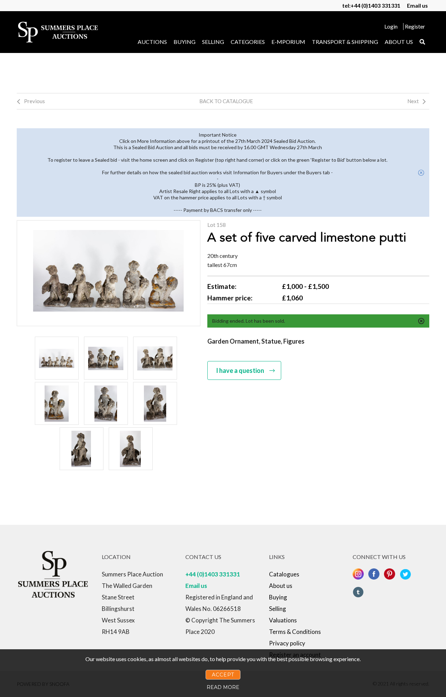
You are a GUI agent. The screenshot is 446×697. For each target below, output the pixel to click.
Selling (213, 41)
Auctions (152, 41)
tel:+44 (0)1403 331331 (371, 5)
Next (413, 101)
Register (415, 26)
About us (399, 41)
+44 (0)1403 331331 (212, 574)
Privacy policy (287, 643)
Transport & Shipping (345, 41)
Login (391, 26)
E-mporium (288, 41)
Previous (34, 101)
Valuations (283, 620)
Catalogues (284, 574)
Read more (223, 687)
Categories (248, 41)
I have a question (240, 370)
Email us (417, 5)
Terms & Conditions (295, 631)
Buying (184, 41)
